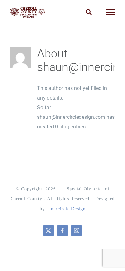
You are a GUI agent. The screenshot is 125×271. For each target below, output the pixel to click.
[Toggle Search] (89, 12)
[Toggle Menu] (111, 12)
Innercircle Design (66, 208)
